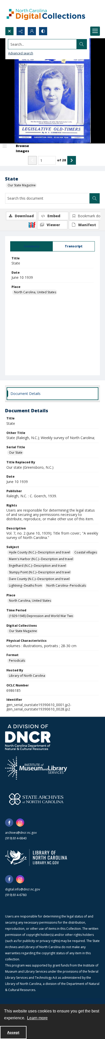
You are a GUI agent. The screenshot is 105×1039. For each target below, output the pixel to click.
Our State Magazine (22, 185)
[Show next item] (71, 160)
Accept (13, 1032)
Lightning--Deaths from (25, 585)
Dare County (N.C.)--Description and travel (39, 579)
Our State (15, 452)
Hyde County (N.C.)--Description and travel (39, 552)
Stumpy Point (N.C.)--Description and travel (39, 572)
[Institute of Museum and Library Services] (36, 768)
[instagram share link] (20, 822)
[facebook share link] (9, 822)
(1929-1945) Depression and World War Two (41, 616)
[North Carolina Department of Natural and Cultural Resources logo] (27, 737)
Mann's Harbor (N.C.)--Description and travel (41, 559)
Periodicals (17, 660)
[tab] (31, 246)
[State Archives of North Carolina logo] (36, 799)
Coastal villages (85, 552)
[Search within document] (94, 198)
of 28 (61, 160)
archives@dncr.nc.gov (21, 832)
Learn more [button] (37, 1018)
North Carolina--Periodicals (66, 585)
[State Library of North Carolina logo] (36, 857)
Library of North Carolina (27, 675)
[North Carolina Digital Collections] (46, 13)
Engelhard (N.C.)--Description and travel (37, 565)
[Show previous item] (32, 160)
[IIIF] (32, 224)
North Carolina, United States (35, 292)
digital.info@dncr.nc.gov (22, 889)
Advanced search (20, 53)
